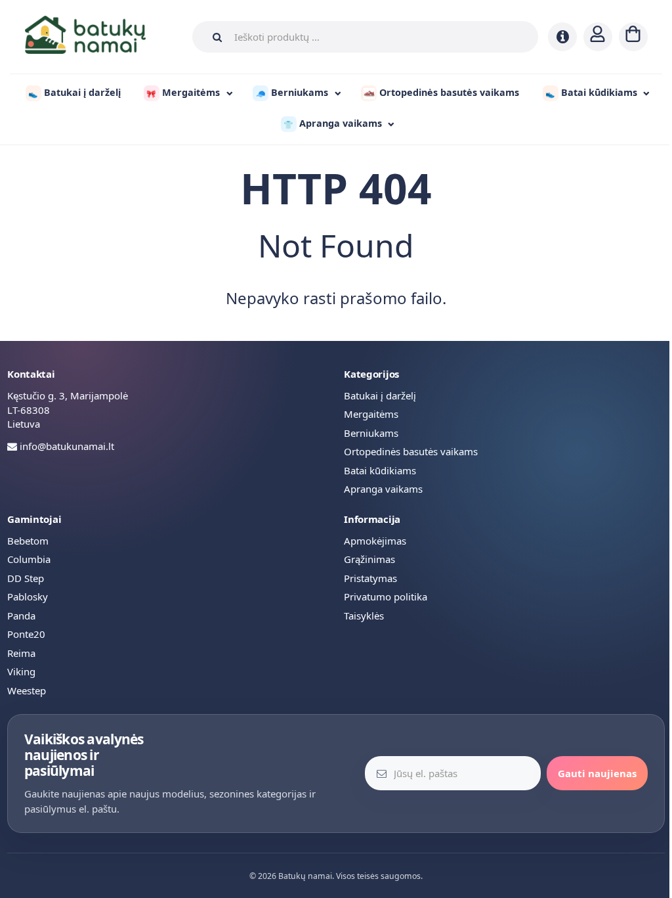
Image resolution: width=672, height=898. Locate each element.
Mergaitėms (371, 413)
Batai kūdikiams (380, 470)
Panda (21, 615)
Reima (21, 653)
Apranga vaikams (383, 488)
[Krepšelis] (633, 36)
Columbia (29, 559)
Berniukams (371, 432)
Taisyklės (364, 615)
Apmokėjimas (375, 540)
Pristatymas (370, 578)
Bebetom (28, 540)
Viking (21, 671)
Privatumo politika (385, 596)
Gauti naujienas (597, 773)
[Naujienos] (562, 36)
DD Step (25, 578)
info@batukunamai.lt (67, 446)
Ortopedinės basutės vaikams (411, 451)
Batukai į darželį (380, 395)
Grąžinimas (369, 559)
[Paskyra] (597, 36)
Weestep (26, 690)
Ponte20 (26, 633)
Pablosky (27, 596)
